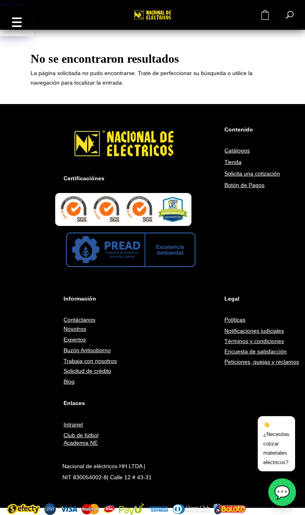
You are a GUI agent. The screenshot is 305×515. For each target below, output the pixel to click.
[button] (16, 21)
